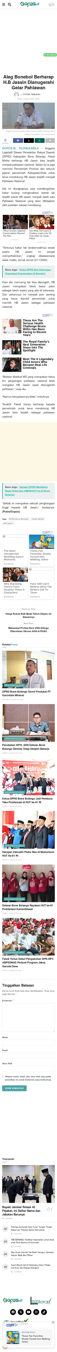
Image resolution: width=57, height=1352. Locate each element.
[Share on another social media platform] (50, 140)
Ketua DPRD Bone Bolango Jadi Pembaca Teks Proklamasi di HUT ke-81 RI (27, 800)
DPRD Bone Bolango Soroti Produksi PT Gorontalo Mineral (26, 693)
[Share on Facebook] (18, 140)
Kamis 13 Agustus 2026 (12, 913)
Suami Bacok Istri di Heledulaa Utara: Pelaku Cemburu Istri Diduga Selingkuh (31, 1266)
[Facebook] (13, 1312)
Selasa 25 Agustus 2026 (12, 700)
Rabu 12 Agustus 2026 (11, 970)
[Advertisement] (28, 40)
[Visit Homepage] (29, 4)
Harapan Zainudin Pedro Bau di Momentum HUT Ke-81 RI (28, 853)
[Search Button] (9, 4)
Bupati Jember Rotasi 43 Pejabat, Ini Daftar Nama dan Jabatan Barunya (21, 1210)
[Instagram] (36, 1312)
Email (5, 1050)
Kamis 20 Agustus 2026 (12, 753)
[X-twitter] (21, 1312)
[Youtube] (28, 1312)
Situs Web (7, 1063)
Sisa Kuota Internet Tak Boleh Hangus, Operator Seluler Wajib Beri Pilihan (32, 1254)
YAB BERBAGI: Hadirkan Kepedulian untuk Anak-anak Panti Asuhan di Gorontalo (33, 1241)
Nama (5, 1037)
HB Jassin (8, 523)
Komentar (8, 1000)
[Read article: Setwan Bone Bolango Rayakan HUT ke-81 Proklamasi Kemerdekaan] (28, 883)
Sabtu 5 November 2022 (29, 98)
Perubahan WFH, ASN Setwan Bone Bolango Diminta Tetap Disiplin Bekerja (25, 746)
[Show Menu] (3, 4)
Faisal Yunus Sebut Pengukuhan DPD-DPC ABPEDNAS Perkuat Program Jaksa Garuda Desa (28, 962)
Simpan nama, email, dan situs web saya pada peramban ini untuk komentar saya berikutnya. (28, 1078)
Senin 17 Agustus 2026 (12, 806)
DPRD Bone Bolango (18, 519)
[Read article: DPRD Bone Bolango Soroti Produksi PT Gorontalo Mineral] (28, 669)
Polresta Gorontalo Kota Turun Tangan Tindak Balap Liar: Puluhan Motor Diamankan (31, 1228)
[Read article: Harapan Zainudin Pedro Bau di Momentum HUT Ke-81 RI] (28, 830)
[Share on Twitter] (29, 140)
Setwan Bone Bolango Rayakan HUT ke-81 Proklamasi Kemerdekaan (27, 907)
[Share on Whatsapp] (40, 140)
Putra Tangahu (31, 94)
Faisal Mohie (38, 519)
